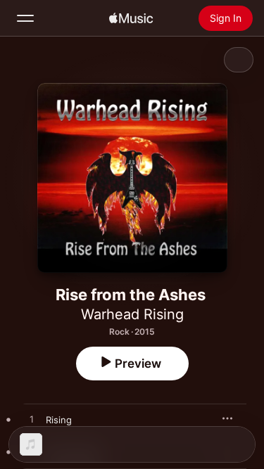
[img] (131, 18)
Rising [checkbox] (59, 419)
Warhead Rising (132, 314)
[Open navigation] (25, 18)
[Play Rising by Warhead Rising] (32, 419)
